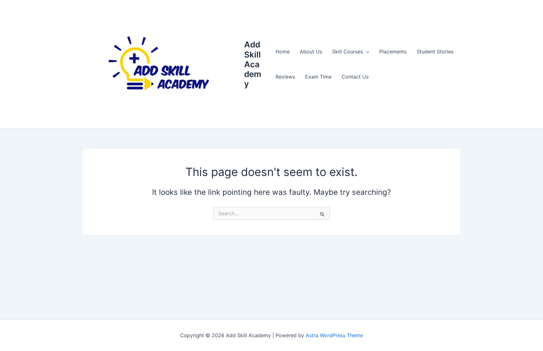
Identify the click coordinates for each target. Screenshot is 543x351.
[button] (366, 51)
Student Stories (435, 51)
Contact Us (355, 77)
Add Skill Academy (252, 64)
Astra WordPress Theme (334, 335)
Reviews (285, 77)
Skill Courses (347, 51)
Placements (393, 51)
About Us (311, 51)
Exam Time (318, 77)
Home (283, 51)
